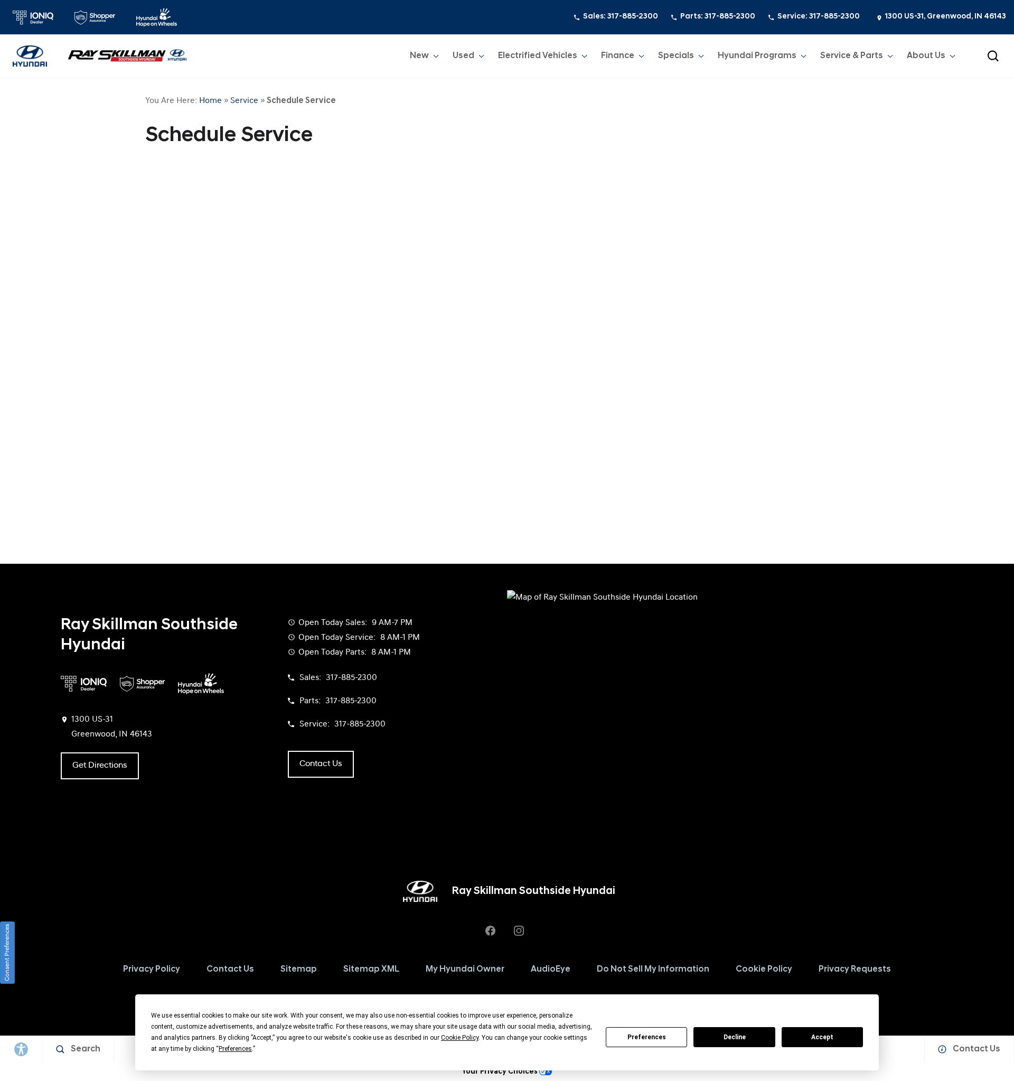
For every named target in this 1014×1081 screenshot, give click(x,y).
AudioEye (550, 969)
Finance (617, 56)
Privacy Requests (855, 969)
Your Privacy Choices (500, 1072)
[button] (993, 56)
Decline (735, 1037)
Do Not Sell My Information (653, 969)
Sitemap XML (371, 969)
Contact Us (230, 969)
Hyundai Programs (756, 58)
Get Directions (99, 765)
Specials (676, 56)
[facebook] (490, 930)
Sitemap (298, 969)
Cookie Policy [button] (459, 1037)
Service (244, 101)
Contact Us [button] (320, 764)
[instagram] (518, 930)
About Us (926, 56)
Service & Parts (851, 56)
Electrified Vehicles (537, 56)
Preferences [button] (235, 1048)
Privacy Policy (151, 969)
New (419, 56)
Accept (822, 1037)
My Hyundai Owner (465, 969)
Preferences (646, 1037)
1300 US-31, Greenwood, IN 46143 (945, 17)
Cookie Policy (764, 969)
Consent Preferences (7, 952)
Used (463, 56)
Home (210, 101)
